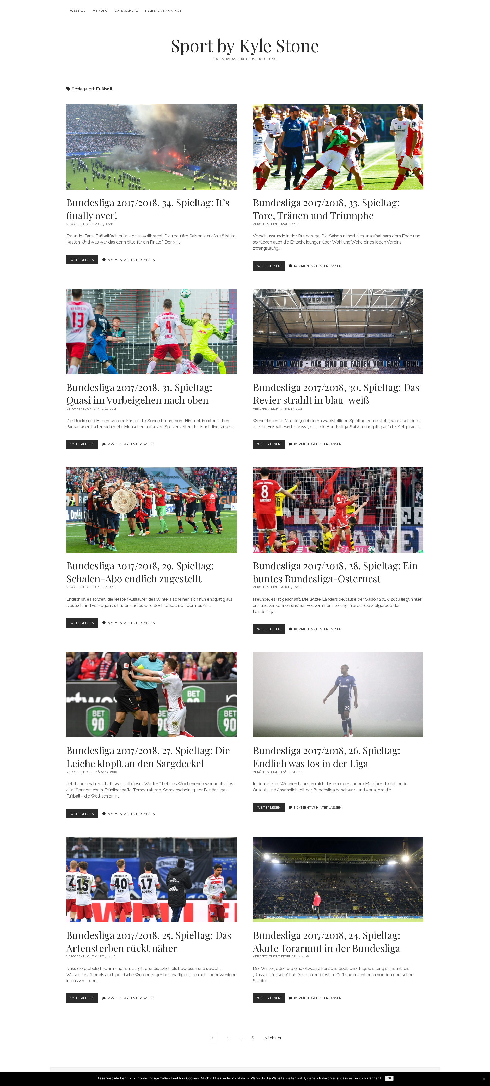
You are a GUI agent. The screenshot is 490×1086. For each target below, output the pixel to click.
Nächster (272, 1038)
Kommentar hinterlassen (131, 260)
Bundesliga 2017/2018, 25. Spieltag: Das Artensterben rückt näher (151, 879)
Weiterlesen (84, 261)
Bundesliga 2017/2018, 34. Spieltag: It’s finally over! (151, 147)
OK (389, 1078)
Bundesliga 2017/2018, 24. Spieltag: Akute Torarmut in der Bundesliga (338, 879)
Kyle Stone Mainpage (163, 11)
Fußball (77, 11)
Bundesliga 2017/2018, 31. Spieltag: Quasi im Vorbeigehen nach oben (151, 331)
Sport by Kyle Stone (245, 45)
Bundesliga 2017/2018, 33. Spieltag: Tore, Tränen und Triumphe (338, 147)
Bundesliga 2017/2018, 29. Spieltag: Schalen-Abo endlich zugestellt (151, 510)
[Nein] (483, 1078)
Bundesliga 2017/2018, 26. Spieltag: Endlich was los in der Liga (338, 694)
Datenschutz (126, 11)
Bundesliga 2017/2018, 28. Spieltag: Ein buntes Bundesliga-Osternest (338, 510)
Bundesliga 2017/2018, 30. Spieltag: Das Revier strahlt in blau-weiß (338, 331)
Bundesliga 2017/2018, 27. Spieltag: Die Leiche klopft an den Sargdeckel (151, 694)
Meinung (100, 11)
